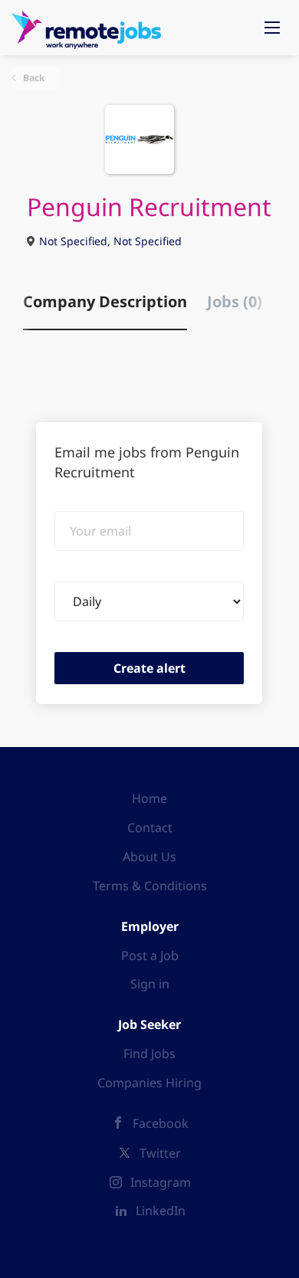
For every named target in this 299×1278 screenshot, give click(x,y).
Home (149, 798)
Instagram (160, 1182)
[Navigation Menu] (272, 27)
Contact (149, 827)
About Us (149, 856)
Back (32, 77)
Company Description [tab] (105, 301)
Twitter (160, 1153)
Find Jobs (149, 1053)
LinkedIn (161, 1210)
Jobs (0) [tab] (234, 301)
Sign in (149, 983)
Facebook (161, 1123)
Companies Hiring (149, 1082)
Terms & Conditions (150, 885)
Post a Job (150, 955)
